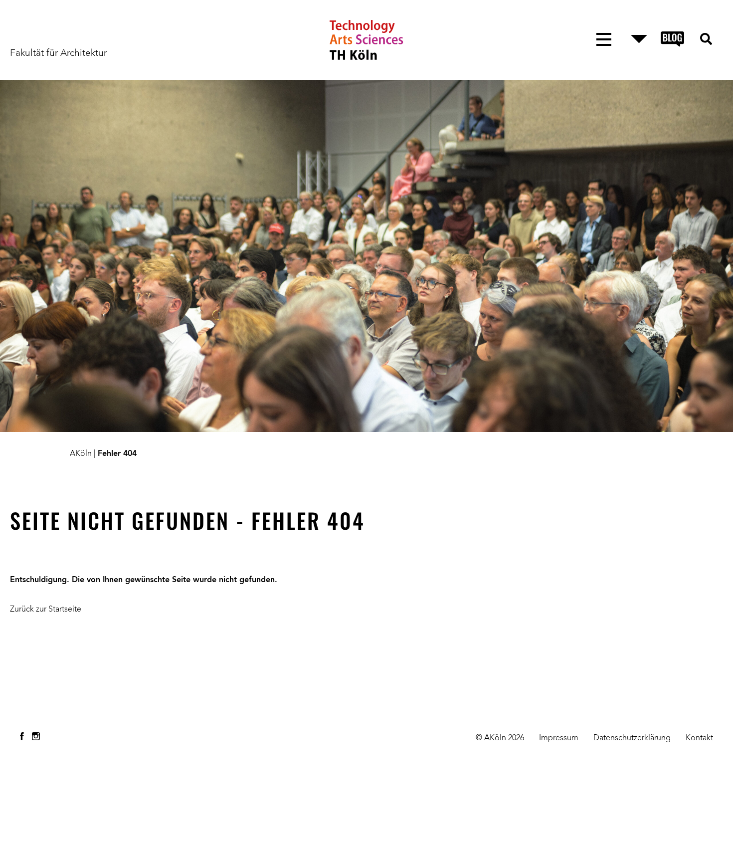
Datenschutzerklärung (632, 738)
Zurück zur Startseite (45, 610)
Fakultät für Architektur (58, 53)
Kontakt (699, 738)
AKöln (81, 454)
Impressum (558, 738)
